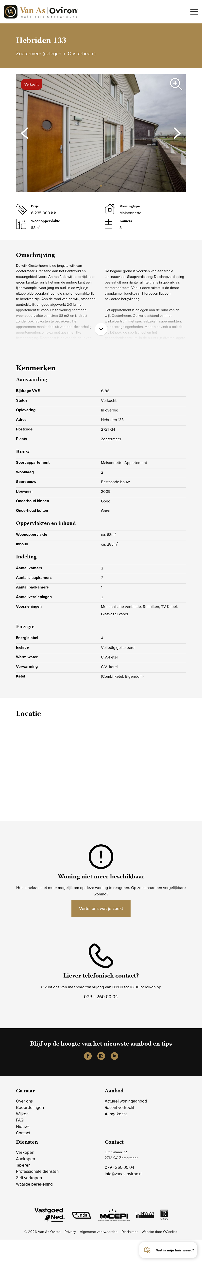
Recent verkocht (119, 1107)
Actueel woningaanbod (126, 1101)
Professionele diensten (37, 1171)
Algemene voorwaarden (99, 1231)
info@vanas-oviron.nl (123, 1174)
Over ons (24, 1101)
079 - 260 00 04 (119, 1167)
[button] (97, 185)
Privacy (70, 1231)
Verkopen (25, 1152)
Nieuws (23, 1126)
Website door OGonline (160, 1231)
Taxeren (23, 1165)
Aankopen (25, 1159)
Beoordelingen (30, 1107)
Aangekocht (116, 1114)
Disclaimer (129, 1231)
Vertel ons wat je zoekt (101, 908)
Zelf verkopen (29, 1178)
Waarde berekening (34, 1184)
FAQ (20, 1120)
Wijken (22, 1114)
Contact (23, 1133)
